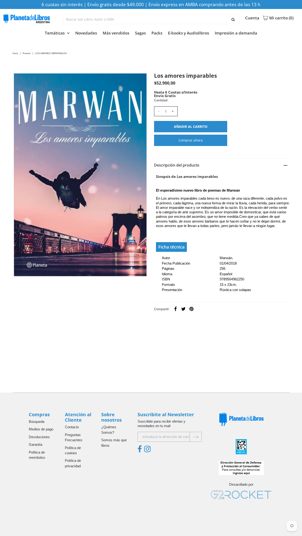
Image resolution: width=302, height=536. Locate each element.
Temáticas (55, 33)
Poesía (26, 53)
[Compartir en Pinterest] (191, 308)
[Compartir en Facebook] (175, 308)
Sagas (140, 33)
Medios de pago (41, 429)
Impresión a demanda (236, 33)
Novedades (86, 33)
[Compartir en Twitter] (183, 308)
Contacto (72, 427)
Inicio (15, 53)
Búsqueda (36, 422)
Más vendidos (116, 33)
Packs (156, 33)
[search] (151, 19)
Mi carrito (281, 18)
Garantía (35, 444)
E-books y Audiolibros (188, 33)
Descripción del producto (176, 165)
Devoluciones (39, 437)
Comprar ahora (191, 140)
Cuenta (252, 18)
